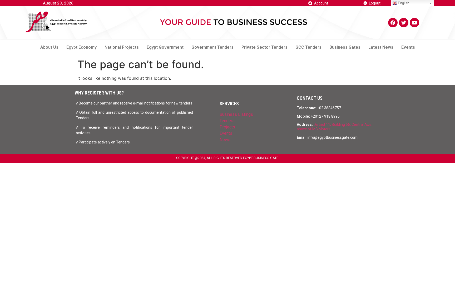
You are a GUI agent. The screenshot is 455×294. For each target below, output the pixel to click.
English (403, 3)
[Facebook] (393, 22)
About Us (49, 47)
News (225, 139)
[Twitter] (403, 22)
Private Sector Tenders (264, 47)
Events (408, 47)
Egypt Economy (81, 47)
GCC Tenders (308, 47)
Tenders (227, 120)
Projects (227, 126)
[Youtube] (414, 22)
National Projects (122, 47)
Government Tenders (212, 47)
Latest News (380, 47)
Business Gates (344, 47)
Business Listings (236, 114)
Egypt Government (165, 47)
